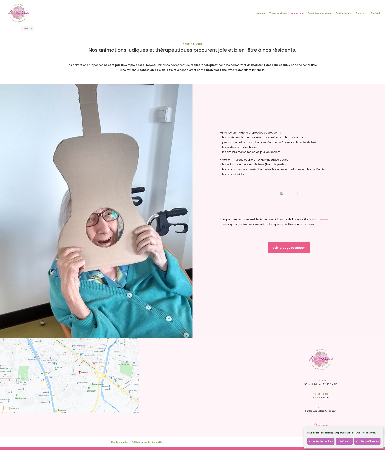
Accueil (261, 13)
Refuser (344, 441)
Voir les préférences (367, 441)
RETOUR (27, 28)
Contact (375, 13)
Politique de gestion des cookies (147, 442)
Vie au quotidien (278, 13)
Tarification (342, 13)
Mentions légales (119, 442)
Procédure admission (320, 13)
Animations (297, 13)
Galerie (360, 13)
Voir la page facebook (288, 248)
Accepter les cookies (321, 441)
